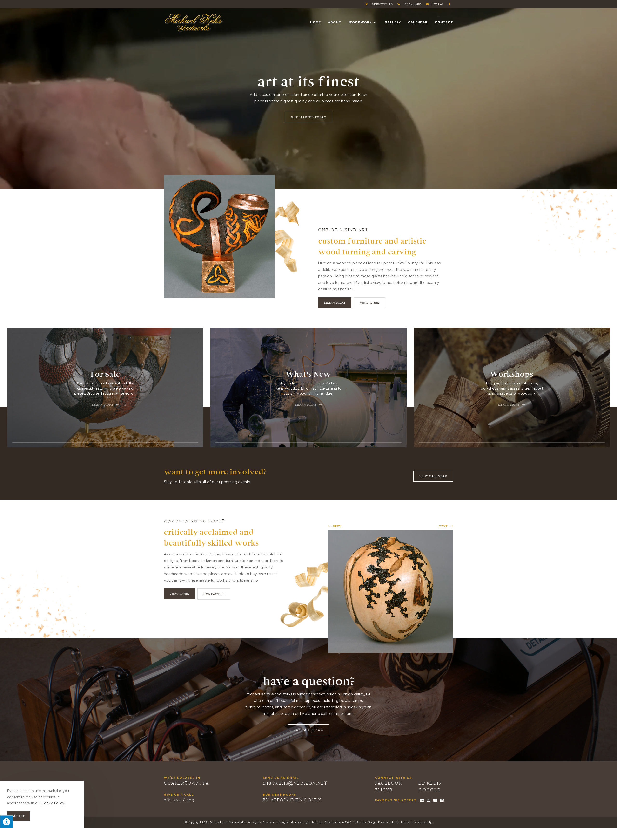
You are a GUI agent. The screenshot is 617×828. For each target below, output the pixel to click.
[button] (308, 117)
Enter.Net (315, 822)
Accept (18, 816)
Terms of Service (412, 822)
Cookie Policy (53, 803)
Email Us (437, 4)
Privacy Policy (387, 822)
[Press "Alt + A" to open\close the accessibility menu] (6, 821)
